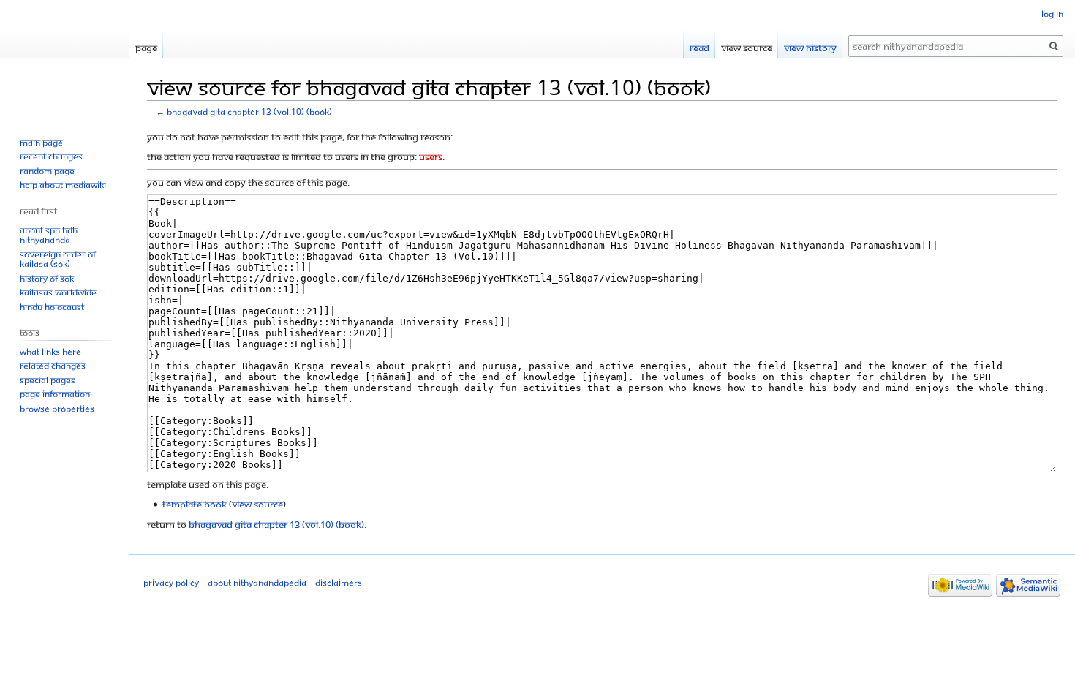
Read (699, 47)
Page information (55, 394)
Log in (1052, 13)
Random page (47, 171)
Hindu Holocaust (52, 307)
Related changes (53, 365)
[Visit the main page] (64, 58)
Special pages (47, 380)
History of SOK (47, 278)
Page (146, 47)
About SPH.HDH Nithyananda (49, 235)
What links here (50, 351)
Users (430, 156)
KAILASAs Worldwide (58, 292)
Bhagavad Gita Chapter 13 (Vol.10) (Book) (249, 111)
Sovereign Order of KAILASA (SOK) (58, 259)
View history (810, 47)
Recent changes (51, 156)
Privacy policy (171, 582)
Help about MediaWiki (63, 184)
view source (257, 503)
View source (746, 47)
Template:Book (194, 503)
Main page (41, 142)
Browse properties (57, 408)
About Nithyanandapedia (257, 582)
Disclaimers (338, 582)
